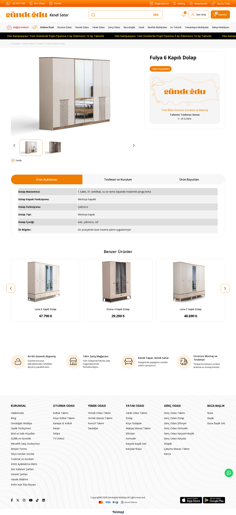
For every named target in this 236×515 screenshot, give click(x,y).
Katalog (181, 3)
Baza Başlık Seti (216, 423)
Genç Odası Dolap (174, 418)
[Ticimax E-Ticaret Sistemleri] (118, 512)
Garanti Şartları (19, 474)
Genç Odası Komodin (176, 428)
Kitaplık (168, 443)
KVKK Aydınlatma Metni (24, 464)
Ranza (167, 453)
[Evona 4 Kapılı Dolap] (118, 282)
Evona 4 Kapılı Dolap (118, 309)
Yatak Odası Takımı (136, 413)
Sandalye (93, 428)
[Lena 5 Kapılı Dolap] (190, 282)
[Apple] (191, 500)
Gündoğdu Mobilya (21, 423)
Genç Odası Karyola (175, 438)
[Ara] (156, 14)
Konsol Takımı (96, 423)
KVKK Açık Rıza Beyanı (23, 484)
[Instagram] (24, 500)
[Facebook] (12, 500)
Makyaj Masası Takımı (138, 428)
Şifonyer (130, 433)
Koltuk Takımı (60, 413)
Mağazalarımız (162, 3)
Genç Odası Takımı (174, 413)
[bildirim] (184, 15)
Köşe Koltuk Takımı (64, 418)
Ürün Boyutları (189, 179)
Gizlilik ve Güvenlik (21, 438)
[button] (40, 303)
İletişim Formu (19, 448)
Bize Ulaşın (39, 3)
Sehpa (56, 433)
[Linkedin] (43, 500)
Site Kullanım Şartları (22, 469)
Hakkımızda (17, 413)
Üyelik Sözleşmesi (21, 428)
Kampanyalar (201, 3)
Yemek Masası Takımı (100, 418)
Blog (13, 418)
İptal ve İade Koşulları (23, 433)
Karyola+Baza (133, 448)
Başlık (210, 418)
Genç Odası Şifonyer (175, 423)
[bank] (118, 502)
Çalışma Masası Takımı (177, 448)
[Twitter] (17, 500)
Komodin (131, 438)
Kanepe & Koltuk (62, 423)
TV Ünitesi (58, 438)
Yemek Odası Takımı (99, 413)
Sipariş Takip (223, 3)
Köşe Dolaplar (134, 423)
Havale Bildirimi (19, 479)
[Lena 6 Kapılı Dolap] (45, 282)
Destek (57, 3)
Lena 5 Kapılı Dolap (190, 309)
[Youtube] (30, 500)
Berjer (56, 428)
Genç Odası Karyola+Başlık (179, 433)
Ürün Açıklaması (46, 179)
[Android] (214, 500)
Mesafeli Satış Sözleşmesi (25, 443)
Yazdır (19, 160)
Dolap (129, 418)
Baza (210, 413)
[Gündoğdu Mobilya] (26, 14)
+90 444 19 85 (18, 3)
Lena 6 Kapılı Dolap (45, 309)
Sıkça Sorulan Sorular (22, 453)
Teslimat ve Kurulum (118, 179)
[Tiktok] (37, 500)
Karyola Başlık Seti (136, 443)
